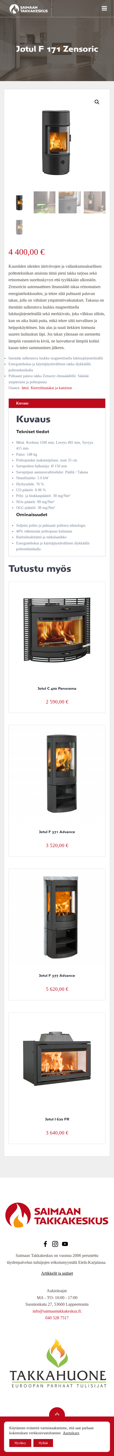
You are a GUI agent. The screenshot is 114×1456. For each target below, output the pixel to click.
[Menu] (103, 8)
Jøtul (25, 388)
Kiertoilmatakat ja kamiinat (51, 388)
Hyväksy (20, 1443)
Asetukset (71, 1433)
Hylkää (43, 1443)
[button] (97, 102)
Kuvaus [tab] (22, 403)
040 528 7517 (57, 1318)
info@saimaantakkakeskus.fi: (57, 1311)
